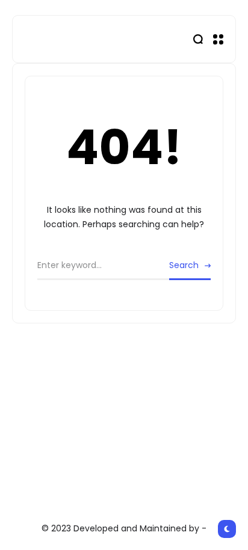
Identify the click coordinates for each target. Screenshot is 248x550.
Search (184, 265)
